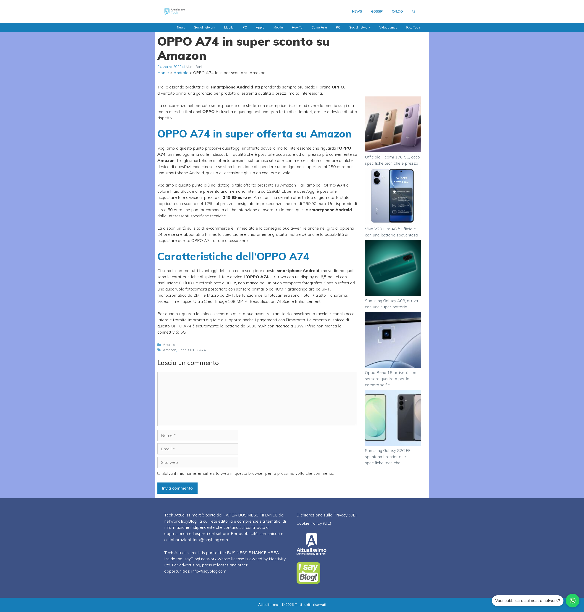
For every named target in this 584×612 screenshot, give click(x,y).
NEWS (357, 11)
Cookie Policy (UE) (314, 523)
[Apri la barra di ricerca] (413, 11)
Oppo (182, 350)
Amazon (169, 350)
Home (163, 72)
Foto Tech (413, 27)
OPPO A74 (197, 350)
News (181, 27)
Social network (204, 27)
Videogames (388, 27)
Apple (260, 27)
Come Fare (319, 27)
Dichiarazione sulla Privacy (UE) (327, 515)
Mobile (229, 27)
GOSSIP (377, 11)
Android (181, 72)
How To (297, 27)
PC (245, 27)
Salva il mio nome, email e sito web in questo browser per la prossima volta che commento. (248, 473)
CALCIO (397, 11)
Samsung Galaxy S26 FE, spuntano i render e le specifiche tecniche (388, 456)
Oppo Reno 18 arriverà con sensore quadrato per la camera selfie (390, 378)
